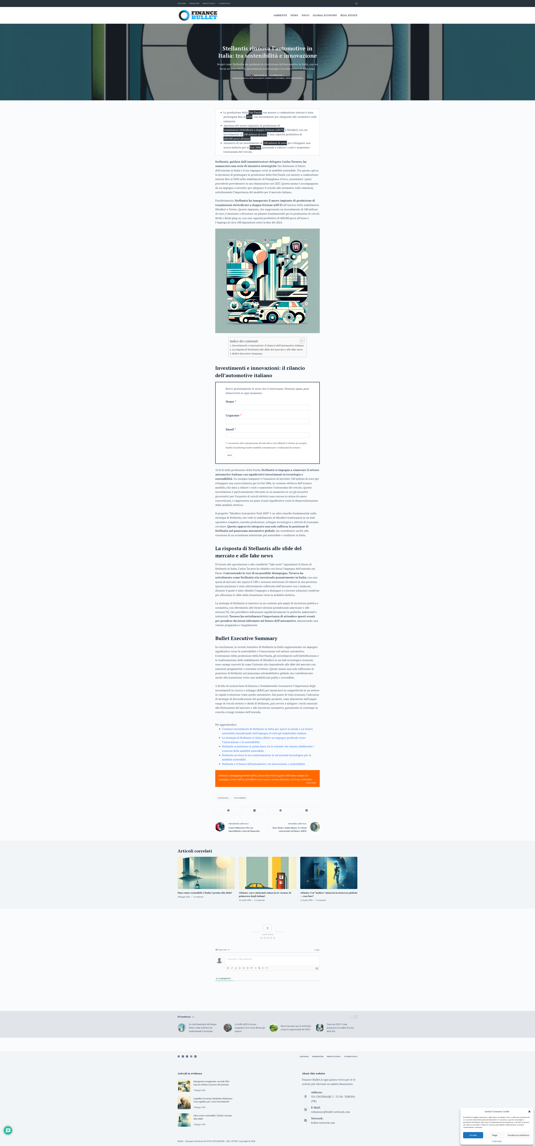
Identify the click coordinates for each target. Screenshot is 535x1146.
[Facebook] (228, 810)
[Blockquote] (251, 968)
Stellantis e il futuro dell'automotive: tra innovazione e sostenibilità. (263, 764)
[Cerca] (356, 3)
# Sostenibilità (239, 797)
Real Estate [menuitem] (349, 15)
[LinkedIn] (307, 810)
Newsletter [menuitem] (194, 3)
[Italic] (232, 968)
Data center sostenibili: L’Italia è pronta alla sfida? (205, 892)
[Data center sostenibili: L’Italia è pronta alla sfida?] (206, 873)
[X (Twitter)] (254, 810)
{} (263, 968)
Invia (230, 455)
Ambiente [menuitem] (280, 15)
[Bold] (228, 968)
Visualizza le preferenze (518, 1135)
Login (316, 949)
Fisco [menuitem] (305, 15)
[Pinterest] (281, 810)
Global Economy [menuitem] (325, 15)
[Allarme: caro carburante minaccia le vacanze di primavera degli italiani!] (267, 873)
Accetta (473, 1135)
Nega (494, 1135)
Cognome (232, 415)
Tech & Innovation (294, 78)
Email (230, 429)
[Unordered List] (248, 968)
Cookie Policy (497, 1141)
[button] (529, 1111)
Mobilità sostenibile (275, 78)
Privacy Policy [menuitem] (209, 3)
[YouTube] (195, 1056)
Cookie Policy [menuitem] (225, 3)
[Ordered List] (244, 968)
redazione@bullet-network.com (330, 1112)
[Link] (259, 968)
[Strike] (240, 968)
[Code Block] (255, 968)
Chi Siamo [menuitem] (182, 3)
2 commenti (198, 896)
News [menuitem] (294, 15)
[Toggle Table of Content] (301, 341)
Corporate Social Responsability (248, 78)
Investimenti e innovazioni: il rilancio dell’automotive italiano (268, 345)
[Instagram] (187, 1056)
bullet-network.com (323, 1122)
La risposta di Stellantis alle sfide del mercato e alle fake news (267, 349)
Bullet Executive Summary (247, 353)
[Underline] (236, 968)
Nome (230, 402)
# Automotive (223, 797)
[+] (266, 968)
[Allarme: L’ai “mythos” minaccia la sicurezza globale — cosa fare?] (328, 873)
